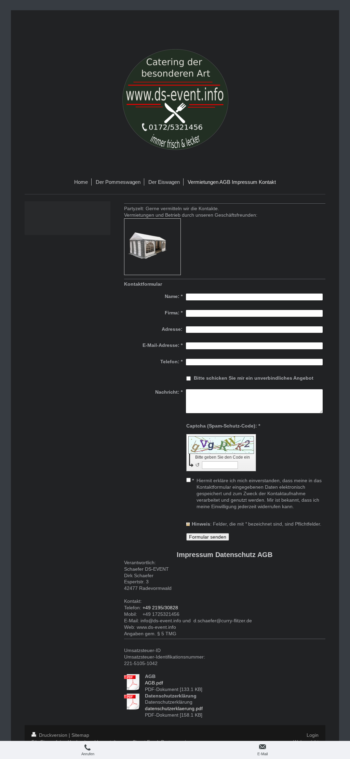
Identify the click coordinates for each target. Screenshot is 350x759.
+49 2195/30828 (160, 607)
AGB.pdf (154, 683)
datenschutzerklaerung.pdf (174, 708)
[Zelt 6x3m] (152, 247)
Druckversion (53, 735)
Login (313, 735)
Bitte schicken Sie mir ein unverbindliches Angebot (253, 378)
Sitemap (80, 735)
